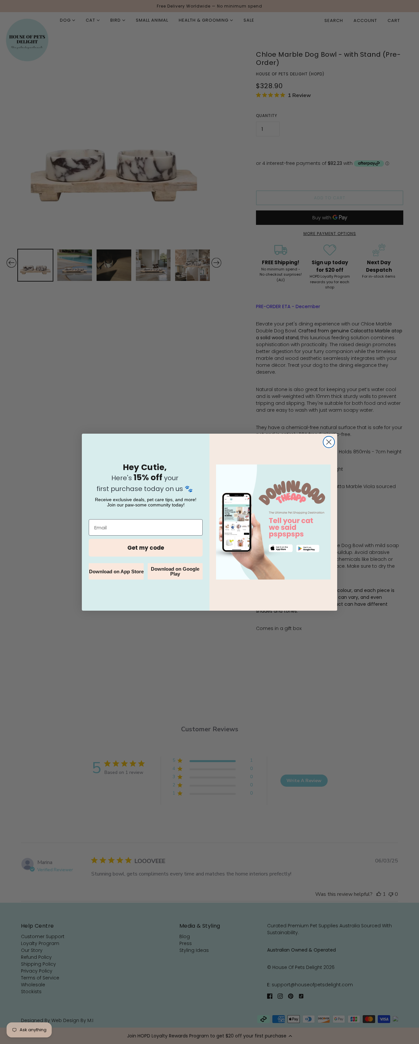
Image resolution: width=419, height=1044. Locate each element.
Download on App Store (116, 571)
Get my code (145, 548)
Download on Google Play (175, 571)
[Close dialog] (329, 442)
